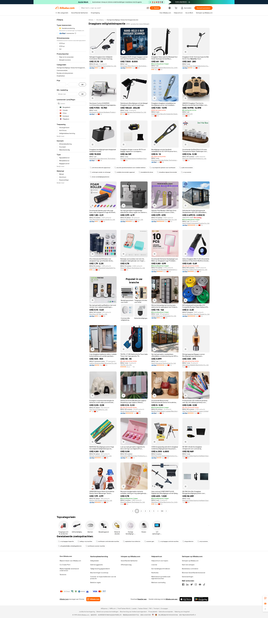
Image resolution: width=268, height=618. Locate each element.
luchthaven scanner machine (96, 546)
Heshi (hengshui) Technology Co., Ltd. (163, 363)
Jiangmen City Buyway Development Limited (165, 269)
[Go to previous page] (133, 511)
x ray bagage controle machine (169, 541)
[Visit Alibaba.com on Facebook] (183, 584)
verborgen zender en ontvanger (101, 172)
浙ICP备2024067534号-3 (187, 615)
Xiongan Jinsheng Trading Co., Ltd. (100, 456)
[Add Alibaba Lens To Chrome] (93, 599)
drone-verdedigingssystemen (100, 177)
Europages (164, 608)
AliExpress (104, 608)
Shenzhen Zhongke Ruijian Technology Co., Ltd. (165, 160)
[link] (265, 598)
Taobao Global (142, 608)
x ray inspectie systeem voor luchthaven (163, 167)
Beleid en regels (95, 582)
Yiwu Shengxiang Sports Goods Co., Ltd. (102, 219)
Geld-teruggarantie (96, 565)
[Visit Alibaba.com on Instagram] (196, 584)
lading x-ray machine (86, 541)
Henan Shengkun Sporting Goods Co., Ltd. (196, 314)
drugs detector (189, 541)
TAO (150, 608)
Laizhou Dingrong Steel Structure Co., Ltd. (103, 363)
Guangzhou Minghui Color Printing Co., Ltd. (134, 456)
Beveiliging (100, 20)
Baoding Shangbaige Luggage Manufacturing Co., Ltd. (165, 411)
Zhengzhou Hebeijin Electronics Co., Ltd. (195, 365)
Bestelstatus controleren (190, 568)
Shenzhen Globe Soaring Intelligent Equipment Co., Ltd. (134, 158)
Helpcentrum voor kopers (159, 561)
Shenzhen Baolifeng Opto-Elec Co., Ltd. (164, 219)
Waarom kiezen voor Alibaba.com (70, 561)
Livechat (154, 565)
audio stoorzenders (187, 167)
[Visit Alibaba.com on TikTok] (204, 584)
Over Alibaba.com (66, 556)
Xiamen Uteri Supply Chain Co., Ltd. (131, 219)
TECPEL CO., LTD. (126, 365)
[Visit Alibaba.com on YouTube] (200, 584)
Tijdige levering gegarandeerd (100, 568)
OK (82, 84)
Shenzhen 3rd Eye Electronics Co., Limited (165, 67)
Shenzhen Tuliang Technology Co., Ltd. (194, 269)
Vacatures (63, 574)
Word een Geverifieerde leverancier (193, 572)
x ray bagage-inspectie (67, 541)
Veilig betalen (94, 561)
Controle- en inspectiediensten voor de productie (103, 577)
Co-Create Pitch (65, 565)
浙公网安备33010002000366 (168, 615)
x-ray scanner (187, 172)
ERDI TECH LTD (187, 114)
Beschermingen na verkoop (99, 572)
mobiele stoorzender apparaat (126, 172)
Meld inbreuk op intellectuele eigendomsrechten (160, 577)
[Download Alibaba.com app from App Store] (186, 599)
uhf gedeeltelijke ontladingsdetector (71, 546)
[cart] (176, 8)
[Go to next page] (166, 511)
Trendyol (156, 608)
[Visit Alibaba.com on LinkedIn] (187, 584)
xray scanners (204, 541)
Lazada (134, 608)
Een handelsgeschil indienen (160, 568)
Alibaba (91, 20)
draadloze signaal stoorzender (168, 172)
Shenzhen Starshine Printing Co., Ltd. (194, 158)
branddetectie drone (147, 172)
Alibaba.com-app (171, 599)
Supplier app (142, 599)
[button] (147, 8)
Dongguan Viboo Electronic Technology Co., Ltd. (134, 66)
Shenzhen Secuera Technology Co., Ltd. (133, 112)
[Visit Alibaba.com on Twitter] (191, 584)
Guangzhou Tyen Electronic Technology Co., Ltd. (103, 158)
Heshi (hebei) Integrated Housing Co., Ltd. (195, 223)
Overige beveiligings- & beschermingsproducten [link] (122, 20)
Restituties (154, 572)
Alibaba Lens (64, 599)
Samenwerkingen (187, 576)
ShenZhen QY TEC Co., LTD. (98, 314)
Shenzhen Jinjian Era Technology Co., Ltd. (102, 66)
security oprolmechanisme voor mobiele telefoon (131, 167)
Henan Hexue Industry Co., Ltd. (130, 411)
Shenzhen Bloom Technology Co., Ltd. (132, 268)
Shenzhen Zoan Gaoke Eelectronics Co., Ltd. (196, 66)
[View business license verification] (153, 615)
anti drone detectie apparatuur (101, 167)
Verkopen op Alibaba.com (190, 561)
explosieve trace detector (132, 541)
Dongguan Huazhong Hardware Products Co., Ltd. (103, 112)
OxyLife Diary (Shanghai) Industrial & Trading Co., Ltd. (103, 268)
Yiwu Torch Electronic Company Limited (195, 411)
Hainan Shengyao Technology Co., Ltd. (163, 316)
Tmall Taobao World (123, 608)
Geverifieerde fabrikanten (129, 561)
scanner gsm (150, 541)
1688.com (112, 608)
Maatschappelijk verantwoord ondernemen (69, 569)
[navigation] (71, 266)
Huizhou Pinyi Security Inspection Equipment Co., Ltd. (165, 114)
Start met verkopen (188, 565)
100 (162, 511)
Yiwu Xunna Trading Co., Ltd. (98, 409)
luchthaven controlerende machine (108, 541)
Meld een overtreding (158, 582)
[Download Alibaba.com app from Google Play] (201, 599)
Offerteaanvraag (126, 565)
